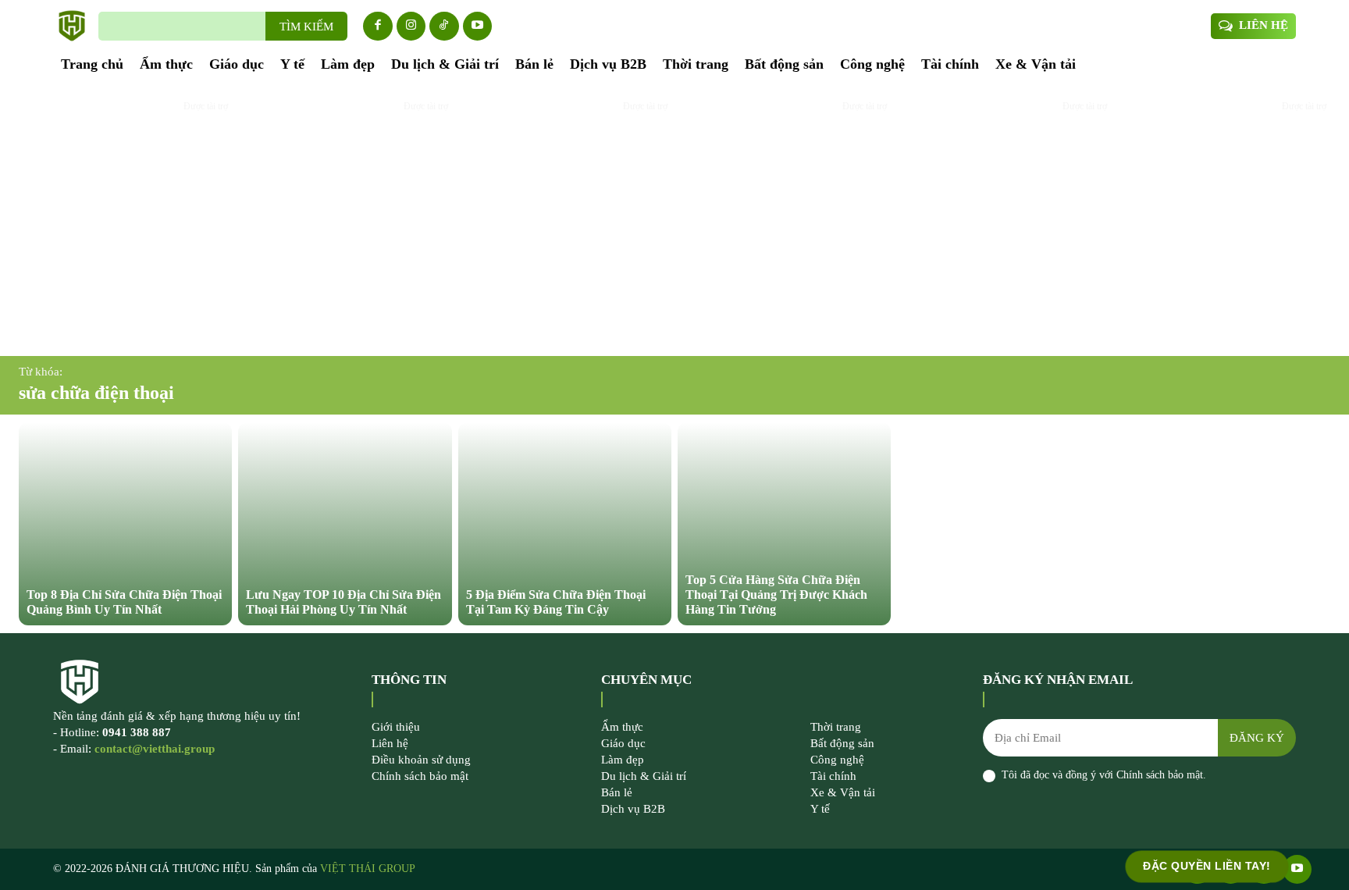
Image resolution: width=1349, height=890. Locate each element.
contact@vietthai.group (154, 748)
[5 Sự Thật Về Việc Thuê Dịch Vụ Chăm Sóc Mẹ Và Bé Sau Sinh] (125, 220)
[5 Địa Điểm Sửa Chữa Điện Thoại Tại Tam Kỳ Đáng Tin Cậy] (564, 523)
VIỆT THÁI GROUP (367, 868)
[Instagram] (411, 26)
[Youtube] (478, 26)
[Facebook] (378, 26)
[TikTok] (444, 26)
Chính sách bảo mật (1159, 775)
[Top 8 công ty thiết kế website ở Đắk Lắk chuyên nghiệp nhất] (564, 220)
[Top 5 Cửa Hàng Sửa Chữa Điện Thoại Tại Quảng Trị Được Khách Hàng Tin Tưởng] (784, 523)
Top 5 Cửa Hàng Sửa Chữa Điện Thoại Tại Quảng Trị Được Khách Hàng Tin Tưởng (776, 594)
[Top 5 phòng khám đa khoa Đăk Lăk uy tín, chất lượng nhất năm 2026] (344, 220)
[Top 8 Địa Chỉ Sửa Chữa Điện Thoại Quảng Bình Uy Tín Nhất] (125, 523)
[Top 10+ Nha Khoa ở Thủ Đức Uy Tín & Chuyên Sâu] (1223, 220)
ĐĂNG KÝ (1257, 738)
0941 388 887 (136, 732)
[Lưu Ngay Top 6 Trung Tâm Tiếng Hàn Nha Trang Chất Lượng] (1003, 220)
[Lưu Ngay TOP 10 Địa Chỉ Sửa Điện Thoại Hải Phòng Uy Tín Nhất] (344, 523)
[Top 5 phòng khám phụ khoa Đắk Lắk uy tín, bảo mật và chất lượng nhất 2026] (784, 220)
